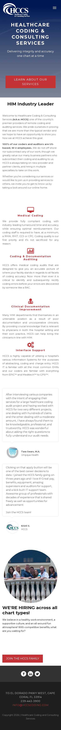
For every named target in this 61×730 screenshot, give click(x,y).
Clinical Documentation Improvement (30, 308)
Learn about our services (30, 82)
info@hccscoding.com (30, 705)
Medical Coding (30, 215)
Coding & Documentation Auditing (30, 258)
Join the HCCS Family (22, 658)
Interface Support (30, 350)
